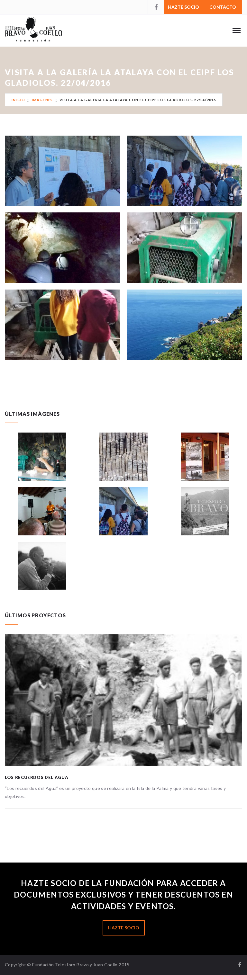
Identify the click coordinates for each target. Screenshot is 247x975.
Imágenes (42, 100)
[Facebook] (156, 7)
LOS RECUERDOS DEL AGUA (36, 777)
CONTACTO (222, 7)
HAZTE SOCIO (183, 7)
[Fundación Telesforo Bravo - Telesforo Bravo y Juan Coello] (40, 34)
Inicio (18, 100)
